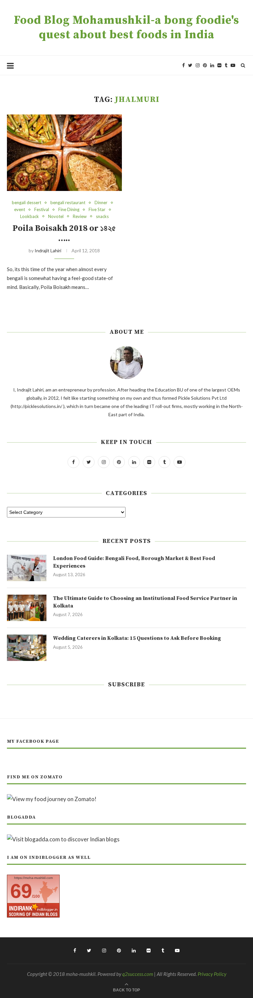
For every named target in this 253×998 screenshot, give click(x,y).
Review (80, 216)
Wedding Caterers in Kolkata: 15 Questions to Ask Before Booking (137, 638)
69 (21, 891)
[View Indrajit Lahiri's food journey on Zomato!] (52, 798)
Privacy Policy (212, 974)
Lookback (29, 216)
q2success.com (137, 974)
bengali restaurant (67, 202)
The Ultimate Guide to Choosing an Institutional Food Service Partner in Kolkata (145, 602)
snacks (102, 216)
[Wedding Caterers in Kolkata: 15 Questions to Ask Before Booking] (26, 648)
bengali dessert (26, 202)
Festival (41, 209)
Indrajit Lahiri (48, 250)
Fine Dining (68, 209)
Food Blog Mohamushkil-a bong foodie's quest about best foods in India (126, 27)
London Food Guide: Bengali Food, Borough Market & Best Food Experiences (134, 562)
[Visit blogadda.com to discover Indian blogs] (63, 839)
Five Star (97, 209)
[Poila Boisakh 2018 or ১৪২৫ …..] (64, 152)
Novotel (56, 216)
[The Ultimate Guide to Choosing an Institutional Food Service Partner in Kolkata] (26, 608)
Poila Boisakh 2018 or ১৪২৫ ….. (64, 233)
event (19, 209)
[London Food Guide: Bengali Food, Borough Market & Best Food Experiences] (26, 568)
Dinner (101, 202)
